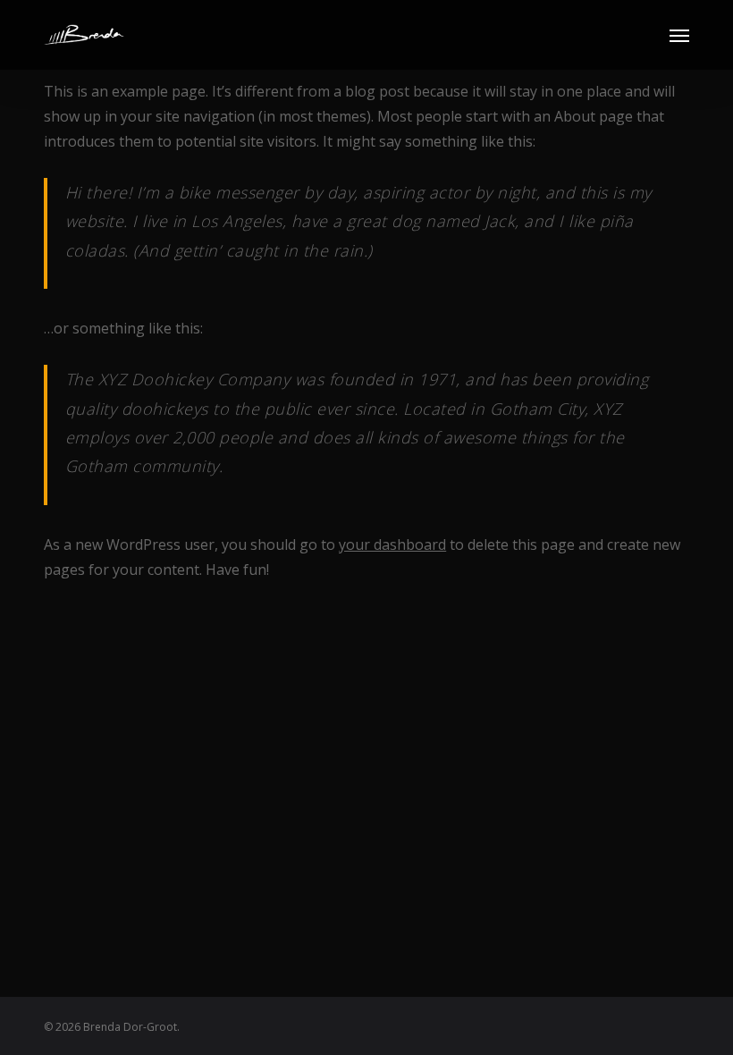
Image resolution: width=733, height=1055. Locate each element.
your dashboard (392, 544)
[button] (679, 35)
